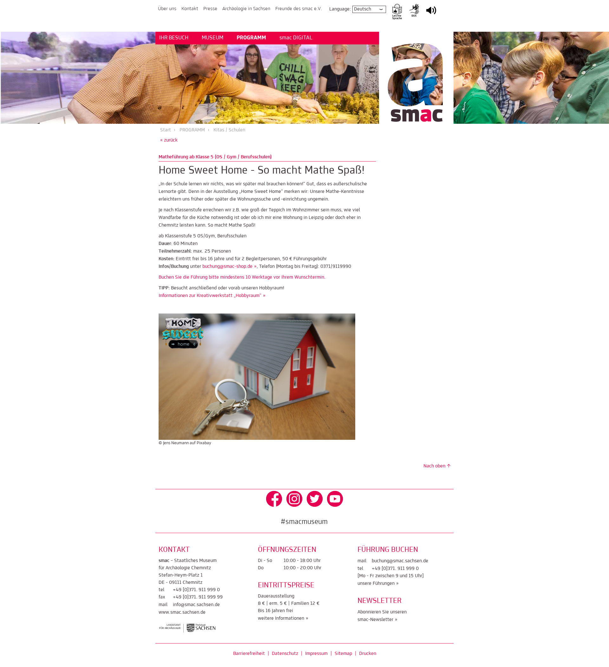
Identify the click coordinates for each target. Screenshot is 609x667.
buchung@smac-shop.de (227, 266)
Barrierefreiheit (249, 653)
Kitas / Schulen (229, 130)
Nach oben (434, 466)
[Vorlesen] (431, 14)
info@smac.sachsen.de (196, 604)
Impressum (316, 653)
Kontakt (189, 8)
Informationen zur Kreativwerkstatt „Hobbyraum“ (210, 295)
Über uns (167, 8)
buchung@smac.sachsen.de (400, 561)
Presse (210, 8)
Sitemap (343, 653)
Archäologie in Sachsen (246, 8)
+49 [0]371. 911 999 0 (196, 589)
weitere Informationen (281, 618)
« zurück (169, 140)
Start (165, 130)
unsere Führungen (376, 583)
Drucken (367, 653)
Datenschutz (285, 653)
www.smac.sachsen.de (182, 612)
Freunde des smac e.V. (298, 8)
